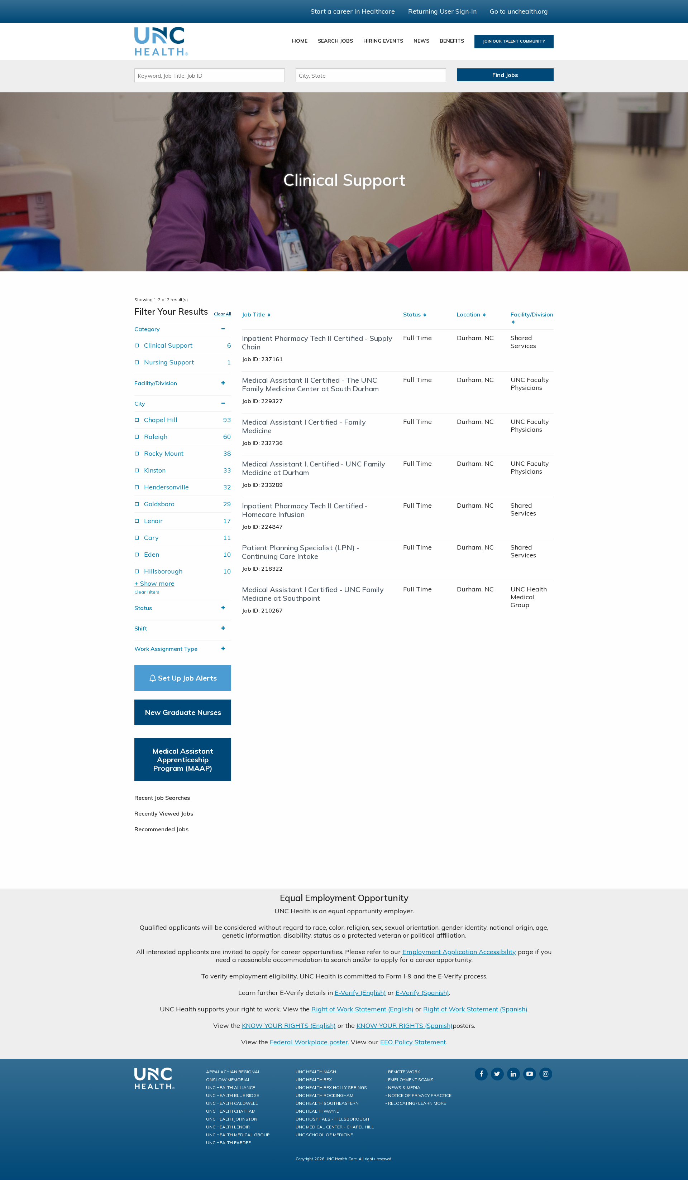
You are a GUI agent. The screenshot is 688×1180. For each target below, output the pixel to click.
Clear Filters (146, 592)
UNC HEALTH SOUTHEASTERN (327, 1103)
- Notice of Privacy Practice (418, 1095)
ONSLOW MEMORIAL (228, 1079)
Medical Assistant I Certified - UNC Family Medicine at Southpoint (313, 594)
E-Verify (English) (360, 992)
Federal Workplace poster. (309, 1042)
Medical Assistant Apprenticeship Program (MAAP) (182, 759)
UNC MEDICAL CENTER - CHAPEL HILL (335, 1127)
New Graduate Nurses (183, 712)
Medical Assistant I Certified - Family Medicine (304, 426)
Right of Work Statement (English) (362, 1009)
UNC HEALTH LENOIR (228, 1127)
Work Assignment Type (165, 648)
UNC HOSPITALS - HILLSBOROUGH (332, 1119)
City (139, 403)
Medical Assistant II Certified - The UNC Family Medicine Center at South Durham (310, 384)
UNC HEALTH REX (314, 1079)
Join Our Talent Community (514, 41)
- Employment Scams (409, 1079)
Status (143, 607)
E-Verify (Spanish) (422, 992)
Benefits (452, 41)
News (421, 41)
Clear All (222, 313)
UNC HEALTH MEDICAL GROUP (238, 1134)
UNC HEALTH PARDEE (228, 1142)
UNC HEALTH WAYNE (317, 1111)
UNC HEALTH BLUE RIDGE (232, 1095)
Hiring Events (383, 41)
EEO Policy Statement (413, 1042)
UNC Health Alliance (230, 1087)
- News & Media (402, 1087)
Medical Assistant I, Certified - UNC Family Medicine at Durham (313, 468)
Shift (140, 628)
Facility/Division (155, 383)
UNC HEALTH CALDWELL (232, 1103)
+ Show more (154, 583)
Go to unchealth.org (519, 11)
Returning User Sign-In (442, 11)
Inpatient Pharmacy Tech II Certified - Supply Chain (317, 342)
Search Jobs (335, 41)
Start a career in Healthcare (353, 11)
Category (147, 329)
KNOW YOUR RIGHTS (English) (289, 1025)
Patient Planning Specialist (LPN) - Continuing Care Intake (300, 552)
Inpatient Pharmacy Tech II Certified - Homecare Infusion (305, 510)
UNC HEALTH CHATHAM (230, 1111)
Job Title (255, 314)
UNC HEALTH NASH (316, 1071)
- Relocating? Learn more (415, 1103)
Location (470, 314)
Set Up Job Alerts (186, 677)
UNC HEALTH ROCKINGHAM (324, 1095)
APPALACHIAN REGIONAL (233, 1071)
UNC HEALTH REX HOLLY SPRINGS (331, 1087)
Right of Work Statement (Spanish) (475, 1009)
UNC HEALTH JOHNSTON (231, 1119)
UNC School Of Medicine (324, 1134)
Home (299, 41)
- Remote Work (402, 1071)
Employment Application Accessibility (459, 952)
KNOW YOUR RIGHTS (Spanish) (405, 1025)
